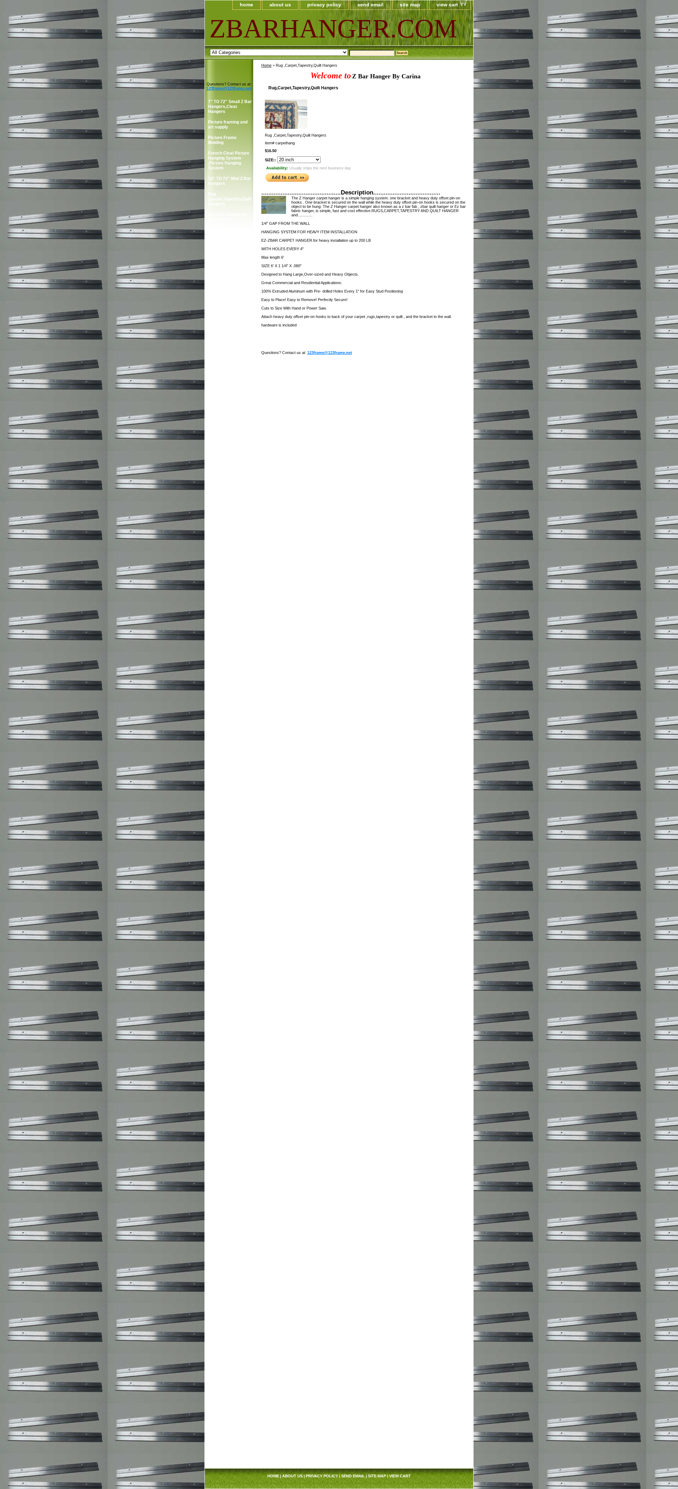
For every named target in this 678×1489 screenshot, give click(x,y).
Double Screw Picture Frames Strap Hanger (229, 284)
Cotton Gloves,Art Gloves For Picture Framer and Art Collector (226, 616)
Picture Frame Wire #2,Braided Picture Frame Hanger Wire (227, 931)
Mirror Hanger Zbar (227, 1300)
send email (370, 4)
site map (410, 4)
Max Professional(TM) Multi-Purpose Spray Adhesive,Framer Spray (230, 780)
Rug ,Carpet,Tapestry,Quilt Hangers (229, 199)
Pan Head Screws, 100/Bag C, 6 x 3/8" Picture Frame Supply (229, 890)
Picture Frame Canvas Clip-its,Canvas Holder (226, 415)
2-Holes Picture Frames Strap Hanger (229, 253)
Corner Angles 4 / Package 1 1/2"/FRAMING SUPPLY (225, 561)
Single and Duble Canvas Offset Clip (227, 1144)
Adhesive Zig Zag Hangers (225, 382)
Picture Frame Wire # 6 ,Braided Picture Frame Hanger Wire (229, 992)
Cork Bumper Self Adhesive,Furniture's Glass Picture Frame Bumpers (229, 510)
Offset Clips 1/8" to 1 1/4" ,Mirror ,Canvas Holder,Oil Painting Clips (228, 847)
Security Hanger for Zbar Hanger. (228, 217)
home (246, 4)
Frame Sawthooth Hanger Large (225, 1102)
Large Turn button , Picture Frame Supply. (226, 1202)
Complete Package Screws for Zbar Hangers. (227, 235)
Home (266, 65)
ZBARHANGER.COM (295, 28)
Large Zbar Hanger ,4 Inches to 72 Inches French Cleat (229, 1341)
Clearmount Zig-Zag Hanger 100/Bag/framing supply (228, 439)
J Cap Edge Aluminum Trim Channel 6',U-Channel (229, 1428)
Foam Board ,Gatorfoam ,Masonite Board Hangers (229, 680)
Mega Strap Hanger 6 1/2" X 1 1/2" (229, 1359)
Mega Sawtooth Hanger (223, 826)
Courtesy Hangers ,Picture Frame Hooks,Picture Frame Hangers (229, 535)
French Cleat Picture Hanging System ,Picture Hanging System (228, 160)
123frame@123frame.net (329, 352)
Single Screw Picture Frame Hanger (229, 300)
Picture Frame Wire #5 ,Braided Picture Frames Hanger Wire (229, 972)
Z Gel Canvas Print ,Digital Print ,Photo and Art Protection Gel (227, 1267)
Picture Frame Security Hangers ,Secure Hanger (225, 348)
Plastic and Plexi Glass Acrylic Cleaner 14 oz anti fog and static (229, 1056)
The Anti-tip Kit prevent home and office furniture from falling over (228, 1318)
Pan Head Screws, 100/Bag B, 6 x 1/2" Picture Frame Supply (229, 869)
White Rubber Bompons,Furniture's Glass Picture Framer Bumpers (229, 1241)
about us (280, 4)
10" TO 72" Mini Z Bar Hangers (229, 181)
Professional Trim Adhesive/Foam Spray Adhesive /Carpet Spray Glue (227, 806)
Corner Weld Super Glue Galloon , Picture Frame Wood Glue (229, 716)
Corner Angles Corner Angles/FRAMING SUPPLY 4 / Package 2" (228, 588)
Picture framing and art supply (228, 125)
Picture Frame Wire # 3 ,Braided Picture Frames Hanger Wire (229, 951)
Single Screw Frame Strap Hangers (228, 269)
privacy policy (324, 4)
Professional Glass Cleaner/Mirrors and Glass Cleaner (228, 757)
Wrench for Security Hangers (228, 367)
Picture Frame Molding (222, 140)
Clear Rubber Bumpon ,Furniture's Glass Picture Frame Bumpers (228, 464)
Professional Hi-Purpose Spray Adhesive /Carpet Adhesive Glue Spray (229, 1082)
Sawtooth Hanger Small (225, 1118)
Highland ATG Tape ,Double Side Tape (227, 398)
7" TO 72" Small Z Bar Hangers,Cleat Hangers (230, 106)
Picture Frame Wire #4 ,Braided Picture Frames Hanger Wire (229, 1033)
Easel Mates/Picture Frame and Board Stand (228, 660)
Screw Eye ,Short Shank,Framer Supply (229, 1287)
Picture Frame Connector (222, 698)
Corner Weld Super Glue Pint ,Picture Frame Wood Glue (227, 737)
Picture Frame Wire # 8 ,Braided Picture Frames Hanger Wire (229, 1012)
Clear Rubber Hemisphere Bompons (221, 487)
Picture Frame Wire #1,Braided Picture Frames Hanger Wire (229, 910)
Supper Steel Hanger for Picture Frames (229, 1159)
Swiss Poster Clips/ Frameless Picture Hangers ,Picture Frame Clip (227, 1180)
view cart (447, 4)
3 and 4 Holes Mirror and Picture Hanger (228, 331)
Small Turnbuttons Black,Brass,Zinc (226, 1221)
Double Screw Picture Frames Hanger (229, 315)
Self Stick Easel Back (229, 1130)
